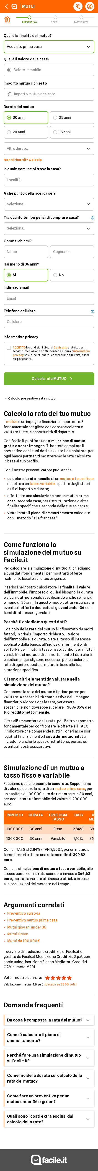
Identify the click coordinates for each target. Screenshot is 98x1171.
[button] (49, 47)
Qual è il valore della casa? (26, 59)
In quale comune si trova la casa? (32, 169)
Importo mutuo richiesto (25, 83)
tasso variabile (42, 484)
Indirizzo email (16, 287)
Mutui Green (17, 934)
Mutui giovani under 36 (26, 927)
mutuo (12, 422)
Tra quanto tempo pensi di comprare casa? (41, 217)
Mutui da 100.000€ (23, 941)
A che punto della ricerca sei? (30, 193)
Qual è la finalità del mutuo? (28, 36)
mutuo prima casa (69, 789)
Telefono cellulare (20, 311)
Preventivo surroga (23, 913)
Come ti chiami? (18, 241)
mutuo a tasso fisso (77, 479)
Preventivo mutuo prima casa (32, 920)
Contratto (60, 347)
